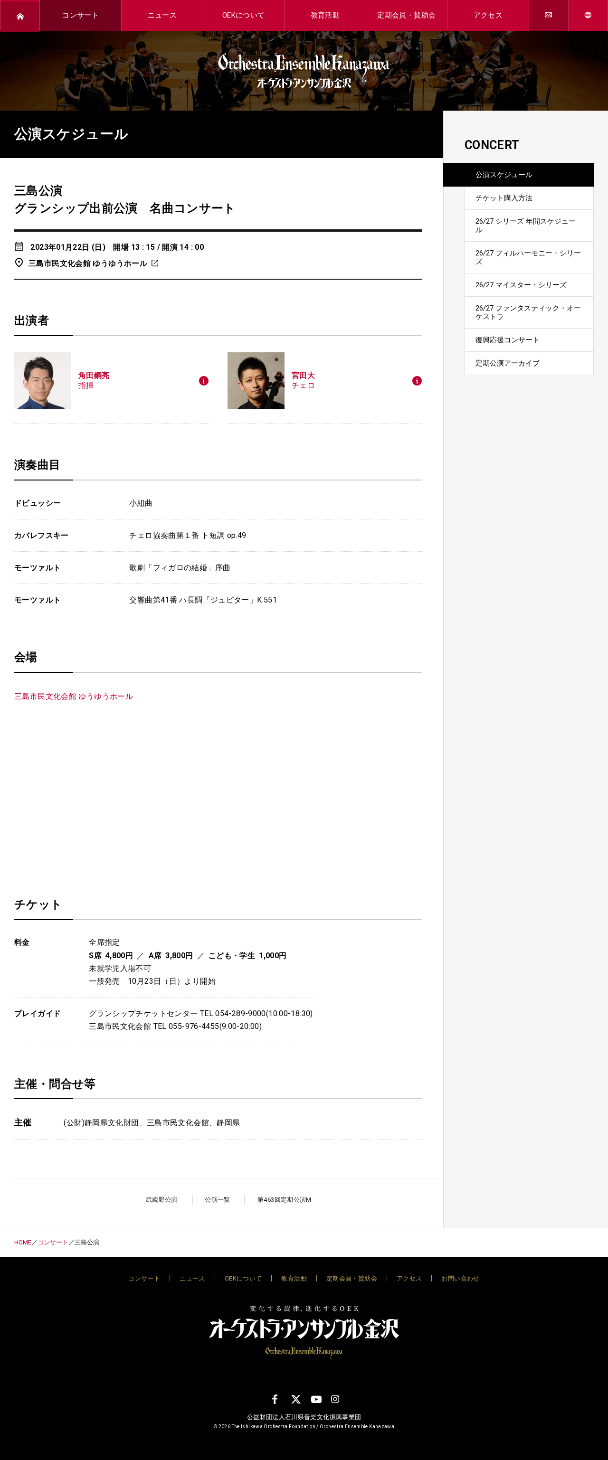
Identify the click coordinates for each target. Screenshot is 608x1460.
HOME (22, 1242)
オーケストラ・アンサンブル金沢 (304, 71)
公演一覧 (217, 1199)
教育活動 (325, 15)
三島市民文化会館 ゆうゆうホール (87, 263)
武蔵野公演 (162, 1199)
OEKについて (243, 15)
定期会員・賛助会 (406, 15)
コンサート (80, 15)
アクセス (488, 15)
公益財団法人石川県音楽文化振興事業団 (304, 1417)
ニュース (162, 15)
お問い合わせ (460, 1278)
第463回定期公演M (284, 1199)
